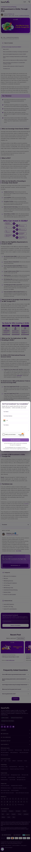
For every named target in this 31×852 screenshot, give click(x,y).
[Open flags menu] (4, 420)
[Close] (28, 403)
